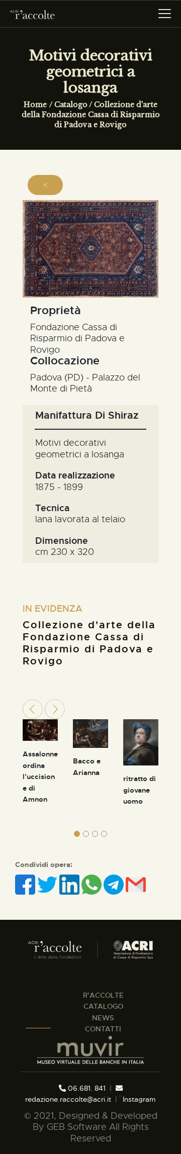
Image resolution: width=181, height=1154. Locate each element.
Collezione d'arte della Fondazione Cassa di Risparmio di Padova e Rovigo (91, 114)
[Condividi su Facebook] (26, 884)
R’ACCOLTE (103, 995)
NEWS (103, 1017)
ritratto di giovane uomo (139, 790)
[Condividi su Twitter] (48, 884)
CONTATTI (103, 1028)
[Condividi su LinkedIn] (70, 884)
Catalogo (70, 104)
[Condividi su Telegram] (115, 884)
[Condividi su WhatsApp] (92, 884)
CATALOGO (103, 1006)
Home (35, 104)
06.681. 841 (86, 1088)
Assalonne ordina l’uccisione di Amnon (40, 776)
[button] (77, 834)
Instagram (138, 1099)
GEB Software (77, 1126)
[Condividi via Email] (136, 884)
